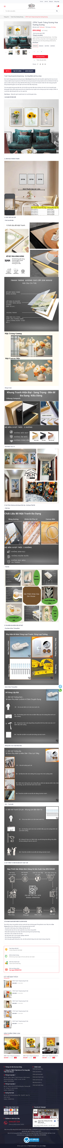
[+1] (45, 64)
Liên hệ (46, 1)
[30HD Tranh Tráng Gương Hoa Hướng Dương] (12, 1045)
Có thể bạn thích (11, 977)
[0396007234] (60, 690)
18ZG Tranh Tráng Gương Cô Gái (20, 1001)
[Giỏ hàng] (57, 6)
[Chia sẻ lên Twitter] (40, 64)
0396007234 (18, 970)
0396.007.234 (14, 1122)
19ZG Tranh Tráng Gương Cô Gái (20, 991)
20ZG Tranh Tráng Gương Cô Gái (20, 980)
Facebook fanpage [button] (40, 1107)
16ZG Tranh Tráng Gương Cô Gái (20, 1021)
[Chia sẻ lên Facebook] (37, 64)
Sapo (44, 1145)
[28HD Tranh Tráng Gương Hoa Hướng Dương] (50, 1045)
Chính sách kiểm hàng (38, 1085)
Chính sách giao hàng (38, 1069)
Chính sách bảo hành (38, 1074)
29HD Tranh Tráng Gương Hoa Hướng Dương (34, 1055)
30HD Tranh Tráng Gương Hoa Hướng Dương (15, 1055)
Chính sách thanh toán (38, 1077)
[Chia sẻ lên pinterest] (43, 64)
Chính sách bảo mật (37, 1079)
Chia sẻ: (34, 64)
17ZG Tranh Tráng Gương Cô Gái (20, 1011)
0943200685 (11, 1081)
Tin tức (41, 1)
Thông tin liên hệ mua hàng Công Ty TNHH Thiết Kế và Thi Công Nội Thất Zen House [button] (17, 1069)
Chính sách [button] (37, 1067)
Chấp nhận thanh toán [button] (12, 1107)
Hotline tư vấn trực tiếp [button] (12, 1118)
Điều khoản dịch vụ (37, 1082)
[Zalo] (60, 686)
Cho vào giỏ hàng (40, 56)
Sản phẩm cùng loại (12, 1033)
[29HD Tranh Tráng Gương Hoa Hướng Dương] (31, 1045)
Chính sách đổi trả (37, 1071)
